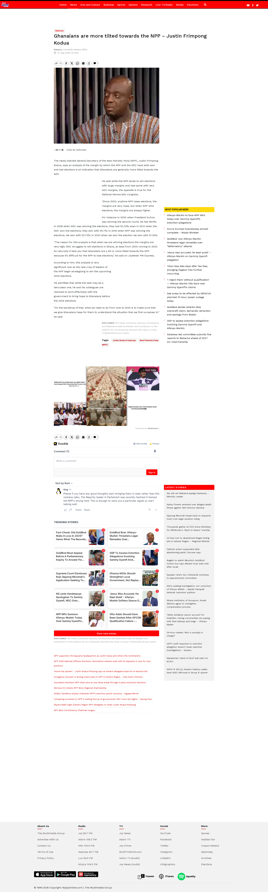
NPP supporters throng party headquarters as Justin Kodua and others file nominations (97, 656)
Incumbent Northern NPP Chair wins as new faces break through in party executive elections (100, 682)
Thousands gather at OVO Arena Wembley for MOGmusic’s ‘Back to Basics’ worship (189, 530)
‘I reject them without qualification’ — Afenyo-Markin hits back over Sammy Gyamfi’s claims (188, 283)
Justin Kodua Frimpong (124, 340)
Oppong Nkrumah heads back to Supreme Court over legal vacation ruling (189, 518)
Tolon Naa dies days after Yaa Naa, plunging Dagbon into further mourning (187, 270)
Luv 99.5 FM (85, 858)
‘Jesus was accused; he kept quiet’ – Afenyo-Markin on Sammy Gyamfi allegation (189, 256)
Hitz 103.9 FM (86, 845)
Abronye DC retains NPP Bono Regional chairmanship (80, 688)
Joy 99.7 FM (85, 833)
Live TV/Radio (164, 4)
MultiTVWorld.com (130, 851)
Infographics (167, 864)
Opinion (133, 4)
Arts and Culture (90, 4)
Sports (121, 4)
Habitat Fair (208, 839)
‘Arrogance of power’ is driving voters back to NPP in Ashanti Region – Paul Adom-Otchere (98, 677)
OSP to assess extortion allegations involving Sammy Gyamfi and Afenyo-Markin (188, 324)
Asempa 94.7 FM (88, 851)
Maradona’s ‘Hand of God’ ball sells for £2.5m (187, 661)
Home (63, 4)
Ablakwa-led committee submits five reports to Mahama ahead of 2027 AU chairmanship (189, 338)
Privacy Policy (45, 858)
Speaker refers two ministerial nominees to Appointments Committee (188, 578)
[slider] (92, 421)
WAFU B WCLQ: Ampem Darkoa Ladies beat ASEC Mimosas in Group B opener (187, 672)
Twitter (164, 845)
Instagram (166, 851)
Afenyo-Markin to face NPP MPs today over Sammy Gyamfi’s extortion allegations (186, 219)
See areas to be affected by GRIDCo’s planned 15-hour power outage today (189, 297)
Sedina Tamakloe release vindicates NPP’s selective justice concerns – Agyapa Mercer (96, 693)
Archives (206, 858)
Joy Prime (125, 845)
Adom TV (124, 839)
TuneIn (149, 876)
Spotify (190, 876)
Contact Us (44, 845)
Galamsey (207, 851)
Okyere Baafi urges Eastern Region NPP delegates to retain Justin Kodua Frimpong (95, 705)
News (73, 4)
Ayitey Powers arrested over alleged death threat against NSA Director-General (189, 507)
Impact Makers (210, 845)
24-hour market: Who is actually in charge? (185, 635)
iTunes (169, 876)
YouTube (165, 833)
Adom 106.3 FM (87, 839)
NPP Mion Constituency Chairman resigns (74, 710)
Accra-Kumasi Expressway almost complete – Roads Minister (187, 230)
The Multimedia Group (51, 833)
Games (205, 833)
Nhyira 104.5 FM (88, 864)
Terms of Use (45, 851)
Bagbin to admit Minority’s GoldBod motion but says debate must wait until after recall (188, 565)
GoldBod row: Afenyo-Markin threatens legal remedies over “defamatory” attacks (185, 242)
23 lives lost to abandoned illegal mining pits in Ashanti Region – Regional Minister (188, 541)
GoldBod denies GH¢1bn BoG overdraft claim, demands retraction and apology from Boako (188, 311)
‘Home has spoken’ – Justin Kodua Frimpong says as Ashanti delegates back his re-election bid (100, 671)
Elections (192, 4)
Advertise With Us (48, 839)
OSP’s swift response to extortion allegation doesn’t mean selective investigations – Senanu (184, 648)
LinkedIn (165, 858)
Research (146, 4)
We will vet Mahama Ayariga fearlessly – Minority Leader (188, 496)
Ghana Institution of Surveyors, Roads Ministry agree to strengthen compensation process (186, 605)
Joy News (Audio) (129, 864)
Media (179, 4)
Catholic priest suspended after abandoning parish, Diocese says (184, 552)
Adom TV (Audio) (129, 858)
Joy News (125, 833)
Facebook (166, 839)
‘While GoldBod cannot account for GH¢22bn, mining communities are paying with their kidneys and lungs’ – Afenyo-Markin (188, 621)
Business (108, 4)
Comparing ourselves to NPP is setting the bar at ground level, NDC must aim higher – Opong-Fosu (103, 699)
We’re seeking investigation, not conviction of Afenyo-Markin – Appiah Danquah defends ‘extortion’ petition (189, 591)
